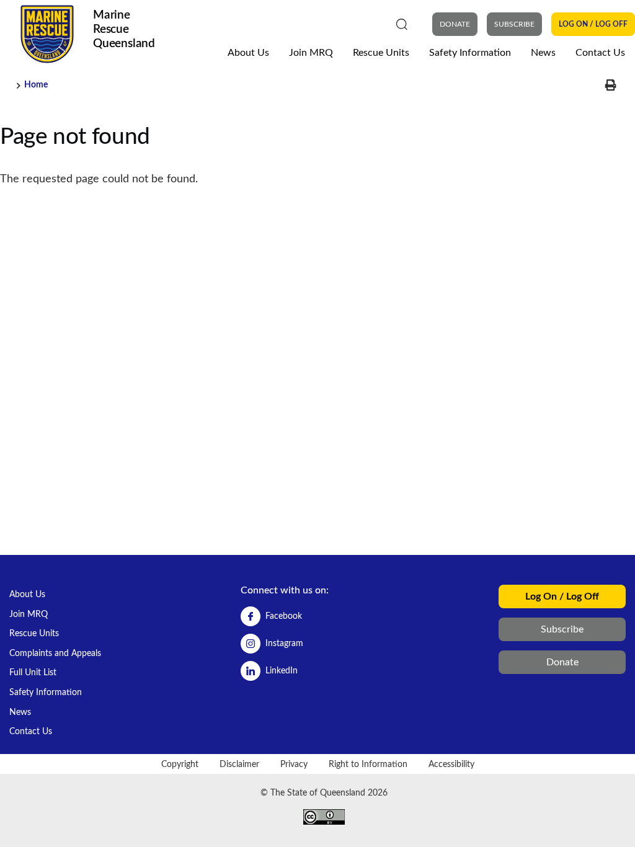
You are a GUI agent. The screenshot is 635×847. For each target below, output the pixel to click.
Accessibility (451, 764)
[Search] (402, 23)
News (543, 53)
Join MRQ (311, 53)
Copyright (179, 764)
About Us (248, 53)
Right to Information (368, 764)
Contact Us (600, 53)
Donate (562, 662)
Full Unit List (32, 672)
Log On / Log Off (593, 24)
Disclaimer (239, 764)
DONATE (455, 24)
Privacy (294, 764)
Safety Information (470, 53)
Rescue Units (381, 53)
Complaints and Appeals (55, 653)
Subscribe (514, 24)
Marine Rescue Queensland (124, 29)
